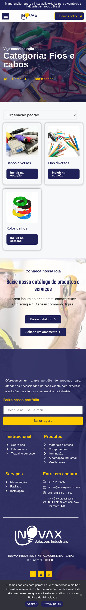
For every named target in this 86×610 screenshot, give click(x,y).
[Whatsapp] (49, 574)
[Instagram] (41, 574)
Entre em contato (60, 473)
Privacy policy (52, 603)
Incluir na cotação (17, 174)
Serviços (14, 473)
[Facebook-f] (33, 574)
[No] (81, 595)
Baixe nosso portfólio (21, 400)
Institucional (18, 436)
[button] (5, 16)
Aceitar (32, 603)
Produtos (53, 436)
